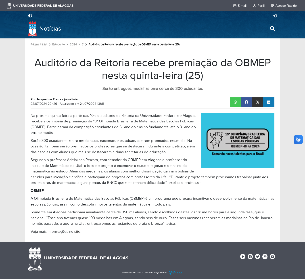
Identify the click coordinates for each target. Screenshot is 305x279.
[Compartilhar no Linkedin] (268, 102)
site (77, 231)
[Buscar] (272, 28)
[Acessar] (274, 16)
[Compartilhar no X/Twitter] (257, 102)
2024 (73, 44)
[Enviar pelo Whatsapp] (235, 102)
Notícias (50, 28)
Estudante (58, 44)
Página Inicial (39, 44)
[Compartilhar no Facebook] (246, 102)
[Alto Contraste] (30, 16)
